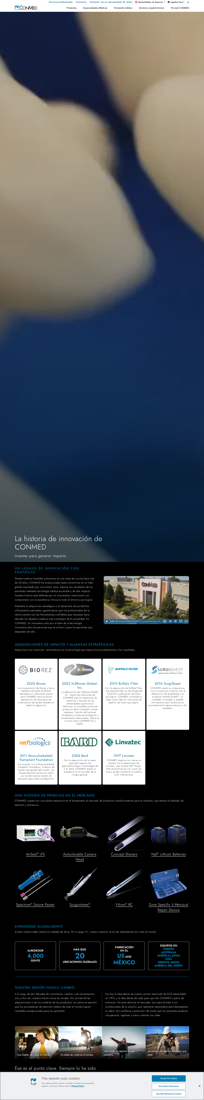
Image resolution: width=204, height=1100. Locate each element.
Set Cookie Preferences (168, 1086)
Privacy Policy (78, 1086)
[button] (150, 2)
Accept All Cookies (168, 1078)
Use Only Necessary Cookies (168, 1094)
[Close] (200, 1086)
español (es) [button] (176, 2)
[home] (26, 7)
